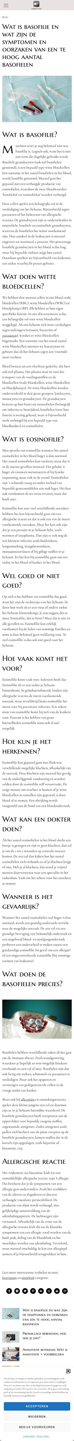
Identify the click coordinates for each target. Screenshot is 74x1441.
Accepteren (37, 1406)
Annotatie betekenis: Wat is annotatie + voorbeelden (45, 1351)
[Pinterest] (33, 1291)
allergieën (28, 1099)
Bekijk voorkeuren (37, 1427)
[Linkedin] (41, 1291)
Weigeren (37, 1417)
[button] (68, 1371)
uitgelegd (28, 1277)
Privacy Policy (43, 1436)
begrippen (9, 1277)
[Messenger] (17, 1291)
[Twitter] (25, 1291)
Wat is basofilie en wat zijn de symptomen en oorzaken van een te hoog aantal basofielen (45, 1317)
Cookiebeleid (29, 1436)
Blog (5, 17)
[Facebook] (9, 1291)
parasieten (9, 335)
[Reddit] (57, 1291)
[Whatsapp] (49, 1291)
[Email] (65, 1291)
